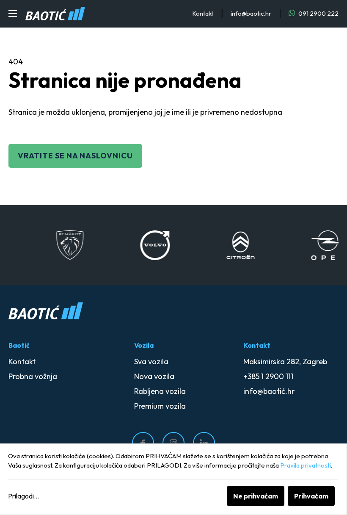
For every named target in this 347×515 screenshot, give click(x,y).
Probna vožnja (32, 376)
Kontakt (202, 13)
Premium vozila (160, 406)
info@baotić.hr (269, 391)
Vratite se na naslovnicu (75, 156)
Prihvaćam (311, 496)
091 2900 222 (318, 13)
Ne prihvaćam (255, 496)
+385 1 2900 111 (268, 376)
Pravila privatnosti (305, 465)
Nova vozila (154, 376)
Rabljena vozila (160, 391)
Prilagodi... (23, 496)
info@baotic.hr (251, 13)
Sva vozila (151, 361)
